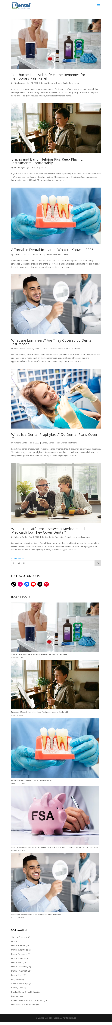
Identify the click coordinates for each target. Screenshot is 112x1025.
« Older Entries (17, 558)
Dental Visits (16, 975)
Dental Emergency (71, 83)
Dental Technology (19, 966)
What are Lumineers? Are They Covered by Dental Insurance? (51, 342)
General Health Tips (20, 983)
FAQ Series (16, 979)
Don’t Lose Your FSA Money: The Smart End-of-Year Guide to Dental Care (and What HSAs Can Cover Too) (54, 847)
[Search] (98, 563)
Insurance (85, 537)
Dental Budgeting (56, 537)
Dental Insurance (55, 348)
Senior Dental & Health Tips (23, 1004)
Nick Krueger (19, 83)
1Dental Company (19, 937)
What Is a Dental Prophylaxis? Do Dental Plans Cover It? (54, 436)
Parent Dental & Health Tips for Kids (27, 1000)
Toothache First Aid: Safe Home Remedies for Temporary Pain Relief (48, 76)
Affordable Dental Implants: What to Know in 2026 (52, 249)
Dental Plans (54, 442)
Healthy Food (17, 987)
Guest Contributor (22, 254)
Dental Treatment (54, 254)
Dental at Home (54, 83)
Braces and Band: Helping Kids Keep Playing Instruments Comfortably (47, 161)
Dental (43, 83)
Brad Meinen (19, 348)
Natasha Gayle (20, 442)
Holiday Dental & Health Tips (24, 992)
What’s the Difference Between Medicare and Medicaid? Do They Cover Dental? (48, 530)
